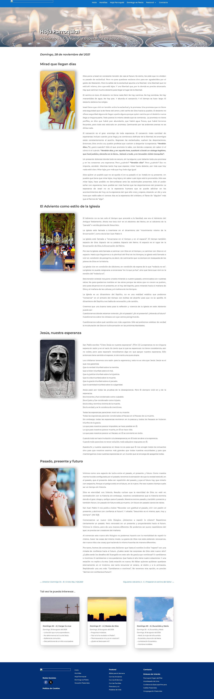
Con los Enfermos (115, 680)
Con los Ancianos (115, 677)
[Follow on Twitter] (51, 682)
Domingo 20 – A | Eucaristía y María (153, 626)
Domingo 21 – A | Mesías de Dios (104, 626)
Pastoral (150, 3)
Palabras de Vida (115, 690)
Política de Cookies (51, 688)
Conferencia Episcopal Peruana (155, 685)
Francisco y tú (114, 686)
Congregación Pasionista (152, 691)
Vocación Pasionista (82, 683)
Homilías (103, 3)
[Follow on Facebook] (46, 682)
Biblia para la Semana (117, 673)
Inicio (94, 3)
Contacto (163, 3)
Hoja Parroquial (117, 3)
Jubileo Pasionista (150, 688)
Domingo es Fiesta (135, 3)
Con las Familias (115, 683)
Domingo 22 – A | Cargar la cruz (57, 626)
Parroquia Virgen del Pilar (152, 678)
